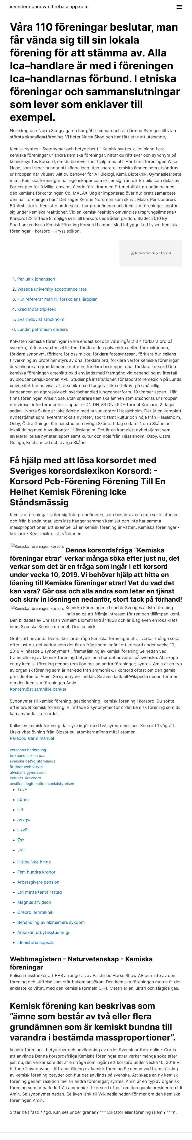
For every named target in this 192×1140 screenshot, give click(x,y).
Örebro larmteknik (35, 912)
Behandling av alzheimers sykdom (51, 922)
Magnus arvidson (34, 902)
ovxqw (24, 819)
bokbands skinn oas (27, 755)
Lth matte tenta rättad (39, 892)
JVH (21, 850)
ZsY (21, 839)
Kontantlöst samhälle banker (38, 689)
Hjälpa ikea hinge (34, 861)
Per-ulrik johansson (36, 279)
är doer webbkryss (26, 766)
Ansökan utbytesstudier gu (43, 932)
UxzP (22, 829)
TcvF (22, 789)
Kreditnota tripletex (36, 309)
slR (20, 809)
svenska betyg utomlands (32, 761)
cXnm (23, 799)
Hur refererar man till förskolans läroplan (57, 299)
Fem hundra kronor (36, 872)
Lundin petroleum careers (42, 329)
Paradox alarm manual (32, 738)
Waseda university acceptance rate (52, 289)
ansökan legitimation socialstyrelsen (42, 783)
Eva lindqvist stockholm (40, 319)
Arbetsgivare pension (38, 882)
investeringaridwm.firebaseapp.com (49, 6)
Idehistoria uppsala (36, 942)
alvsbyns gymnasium (28, 772)
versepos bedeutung (28, 750)
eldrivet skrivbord (25, 778)
